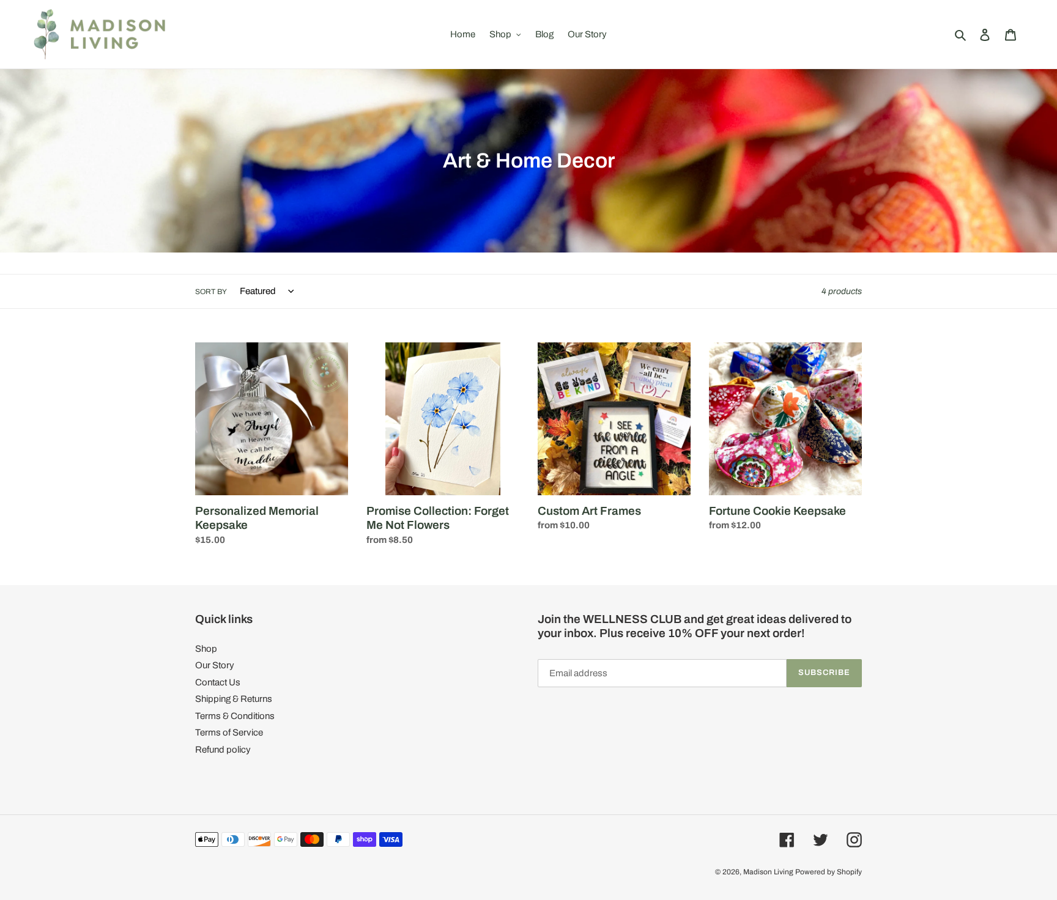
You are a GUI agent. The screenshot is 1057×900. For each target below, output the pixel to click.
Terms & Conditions (235, 716)
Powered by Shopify (828, 872)
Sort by (211, 291)
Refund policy (223, 749)
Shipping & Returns (233, 699)
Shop (206, 649)
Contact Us (217, 682)
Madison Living (768, 872)
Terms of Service (229, 732)
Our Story (214, 665)
